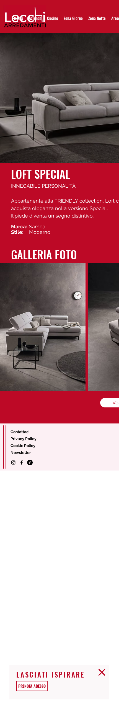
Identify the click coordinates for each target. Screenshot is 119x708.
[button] (102, 672)
